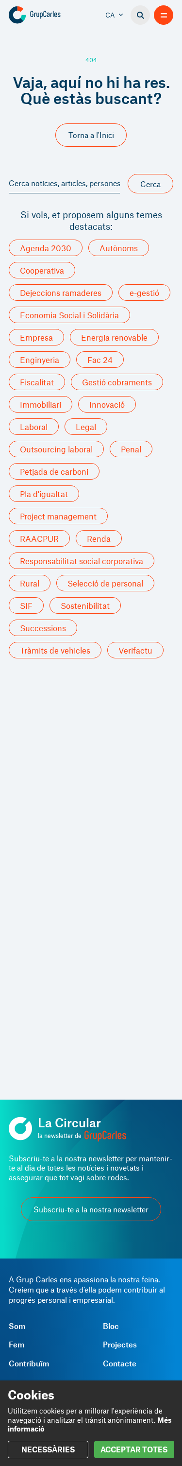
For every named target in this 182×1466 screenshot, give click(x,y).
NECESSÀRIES (48, 1449)
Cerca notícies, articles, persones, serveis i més (64, 183)
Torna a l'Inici (91, 134)
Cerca (150, 184)
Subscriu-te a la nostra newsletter (91, 1209)
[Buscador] (140, 15)
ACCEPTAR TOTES (133, 1449)
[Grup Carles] (49, 15)
